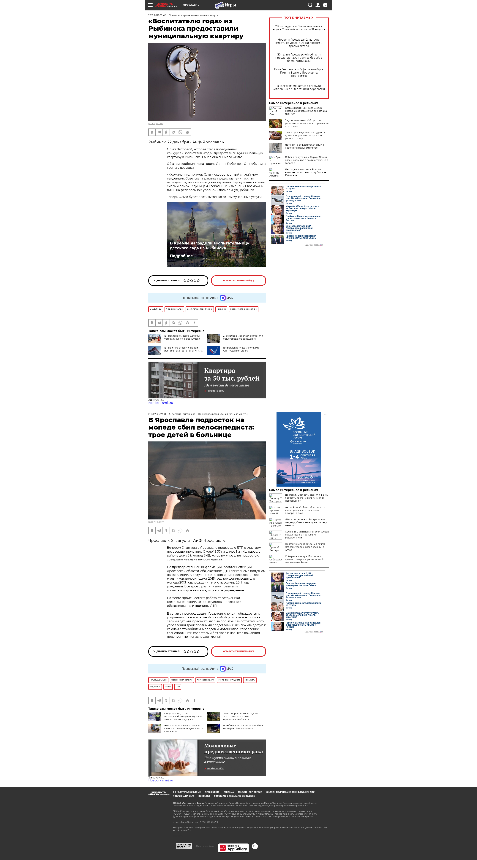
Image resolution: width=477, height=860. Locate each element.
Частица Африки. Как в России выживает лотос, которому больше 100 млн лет (305, 172)
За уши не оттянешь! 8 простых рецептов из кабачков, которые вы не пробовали (306, 123)
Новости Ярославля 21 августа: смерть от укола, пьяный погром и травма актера (299, 43)
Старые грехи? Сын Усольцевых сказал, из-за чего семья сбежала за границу (306, 110)
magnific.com (156, 521)
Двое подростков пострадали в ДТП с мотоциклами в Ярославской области (241, 716)
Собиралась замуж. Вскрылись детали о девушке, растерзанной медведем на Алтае (304, 559)
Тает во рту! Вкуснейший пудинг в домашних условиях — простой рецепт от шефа (305, 135)
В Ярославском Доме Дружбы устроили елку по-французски (182, 337)
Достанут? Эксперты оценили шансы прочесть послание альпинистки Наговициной (306, 497)
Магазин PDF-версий (250, 792)
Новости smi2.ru (160, 403)
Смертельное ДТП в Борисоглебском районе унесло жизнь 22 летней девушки (183, 716)
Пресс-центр (212, 792)
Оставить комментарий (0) (238, 280)
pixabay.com (155, 123)
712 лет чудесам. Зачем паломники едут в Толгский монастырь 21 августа (299, 28)
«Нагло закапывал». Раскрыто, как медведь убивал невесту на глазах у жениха (306, 522)
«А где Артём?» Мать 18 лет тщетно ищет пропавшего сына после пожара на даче (305, 510)
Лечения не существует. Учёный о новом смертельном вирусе (304, 146)
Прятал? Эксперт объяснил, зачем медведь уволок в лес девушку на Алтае (305, 547)
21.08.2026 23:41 (157, 414)
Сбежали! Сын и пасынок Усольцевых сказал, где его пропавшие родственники (307, 534)
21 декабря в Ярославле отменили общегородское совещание (243, 337)
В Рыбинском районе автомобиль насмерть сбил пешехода (243, 727)
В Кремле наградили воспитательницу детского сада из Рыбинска (209, 245)
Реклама (229, 792)
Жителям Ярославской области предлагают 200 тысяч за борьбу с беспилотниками (298, 58)
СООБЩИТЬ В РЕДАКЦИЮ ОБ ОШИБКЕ (234, 796)
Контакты (204, 796)
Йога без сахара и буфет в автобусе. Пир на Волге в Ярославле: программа (299, 72)
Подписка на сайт (183, 796)
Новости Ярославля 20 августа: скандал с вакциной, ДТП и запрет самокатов (184, 728)
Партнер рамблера (205, 846)
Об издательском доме (187, 792)
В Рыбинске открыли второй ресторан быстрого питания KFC (183, 349)
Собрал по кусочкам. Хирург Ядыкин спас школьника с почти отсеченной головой (306, 160)
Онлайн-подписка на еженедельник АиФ (290, 792)
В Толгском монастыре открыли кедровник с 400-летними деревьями (299, 87)
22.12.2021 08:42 (157, 15)
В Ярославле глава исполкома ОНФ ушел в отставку (241, 349)
